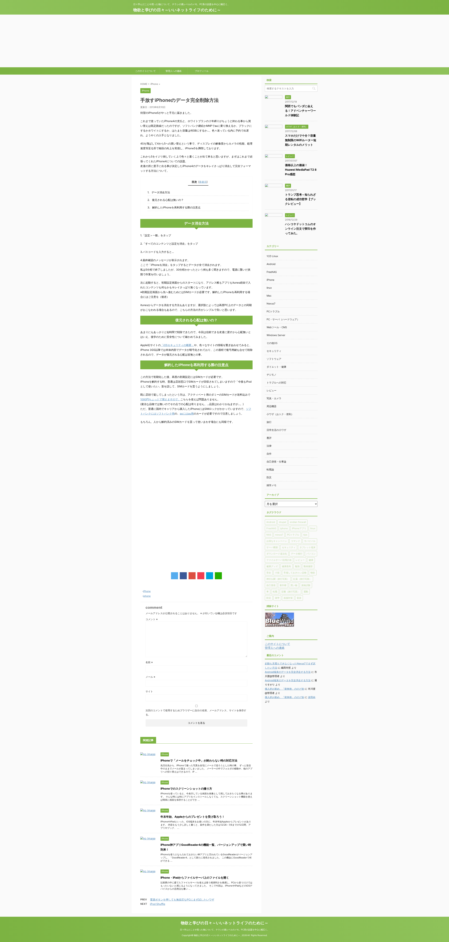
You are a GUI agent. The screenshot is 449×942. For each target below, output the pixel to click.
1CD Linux (272, 256)
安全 (268, 572)
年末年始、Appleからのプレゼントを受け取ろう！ (192, 816)
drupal (282, 522)
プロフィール (202, 71)
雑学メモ (271, 485)
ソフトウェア (274, 358)
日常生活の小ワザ (276, 429)
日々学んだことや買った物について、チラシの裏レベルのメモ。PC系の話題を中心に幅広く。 (224, 929)
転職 (275, 591)
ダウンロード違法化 (276, 553)
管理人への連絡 (174, 71)
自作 (269, 453)
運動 (306, 591)
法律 (269, 445)
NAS (268, 534)
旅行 (269, 422)
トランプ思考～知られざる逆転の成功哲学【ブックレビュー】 (300, 199)
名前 (149, 662)
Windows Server (276, 335)
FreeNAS (272, 271)
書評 (269, 437)
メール (150, 676)
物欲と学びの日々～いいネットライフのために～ (177, 10)
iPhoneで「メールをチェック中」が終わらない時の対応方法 (198, 760)
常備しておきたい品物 (295, 572)
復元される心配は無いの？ (168, 200)
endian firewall (298, 522)
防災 (269, 477)
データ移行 (296, 553)
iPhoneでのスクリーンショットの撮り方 (186, 788)
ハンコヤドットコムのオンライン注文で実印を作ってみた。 (300, 228)
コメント (152, 619)
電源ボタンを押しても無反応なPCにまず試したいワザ (182, 899)
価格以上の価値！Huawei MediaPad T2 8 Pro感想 (301, 169)
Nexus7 (271, 303)
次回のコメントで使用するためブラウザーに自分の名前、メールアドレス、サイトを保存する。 (196, 712)
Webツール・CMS (277, 327)
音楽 (299, 597)
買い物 (293, 585)
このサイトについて (145, 71)
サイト (149, 691)
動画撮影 (308, 566)
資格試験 (305, 585)
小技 (277, 572)
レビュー (271, 390)
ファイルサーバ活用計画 (278, 560)
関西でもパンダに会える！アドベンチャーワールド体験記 (300, 110)
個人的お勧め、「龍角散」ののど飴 (284, 688)
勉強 (297, 566)
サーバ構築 (272, 547)
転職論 (270, 469)
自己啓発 (271, 585)
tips (305, 534)
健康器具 (286, 566)
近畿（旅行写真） (290, 591)
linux (269, 287)
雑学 (277, 597)
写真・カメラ (274, 398)
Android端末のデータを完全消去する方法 (288, 671)
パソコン (311, 553)
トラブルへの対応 (276, 382)
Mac (269, 295)
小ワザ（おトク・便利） (280, 414)
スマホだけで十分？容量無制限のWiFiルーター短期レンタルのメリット (300, 140)
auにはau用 (187, 413)
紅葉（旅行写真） (302, 578)
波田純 (311, 697)
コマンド (295, 541)
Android (271, 263)
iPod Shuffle (157, 904)
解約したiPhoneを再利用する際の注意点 (176, 207)
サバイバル (310, 541)
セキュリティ (274, 350)
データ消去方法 (161, 192)
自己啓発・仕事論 (276, 461)
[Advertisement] (224, 40)
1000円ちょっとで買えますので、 (160, 399)
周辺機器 (271, 406)
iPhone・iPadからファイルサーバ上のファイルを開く (194, 877)
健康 (311, 560)
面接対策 (288, 597)
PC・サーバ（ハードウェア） (283, 319)
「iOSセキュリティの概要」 (177, 345)
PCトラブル (273, 311)
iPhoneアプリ (299, 528)
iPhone (147, 591)
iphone (147, 596)
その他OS (272, 343)
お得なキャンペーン (276, 541)
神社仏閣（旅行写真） (277, 578)
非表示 (203, 181)
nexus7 (279, 534)
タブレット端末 (308, 547)
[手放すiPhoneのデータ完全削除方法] (209, 575)
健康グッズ (272, 566)
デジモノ (271, 374)
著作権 (283, 585)
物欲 (312, 572)
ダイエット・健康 (276, 366)
